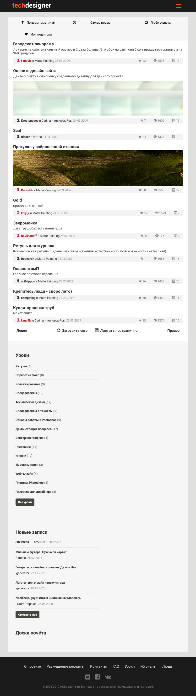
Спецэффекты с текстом (36, 411)
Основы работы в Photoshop (38, 420)
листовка (22, 541)
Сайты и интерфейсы (57, 120)
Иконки (24, 455)
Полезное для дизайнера (36, 491)
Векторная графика (32, 438)
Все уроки (25, 502)
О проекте (32, 666)
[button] (38, 23)
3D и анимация (29, 465)
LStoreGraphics (26, 604)
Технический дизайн (33, 402)
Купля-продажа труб (33, 307)
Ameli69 (39, 542)
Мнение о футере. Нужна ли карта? (41, 552)
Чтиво (37, 137)
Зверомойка (25, 223)
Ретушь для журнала (33, 245)
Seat (17, 130)
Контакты (98, 666)
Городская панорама (33, 44)
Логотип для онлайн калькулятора (40, 582)
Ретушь (24, 366)
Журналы (149, 666)
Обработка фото (30, 375)
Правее (173, 330)
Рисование (26, 447)
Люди (167, 666)
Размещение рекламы (65, 666)
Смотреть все (27, 614)
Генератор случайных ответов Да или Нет (46, 567)
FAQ (116, 666)
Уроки (130, 666)
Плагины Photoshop (32, 482)
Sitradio (21, 558)
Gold (17, 200)
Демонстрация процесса (37, 429)
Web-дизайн (27, 473)
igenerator (23, 573)
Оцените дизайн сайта (34, 70)
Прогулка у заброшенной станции (46, 146)
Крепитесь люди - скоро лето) (42, 291)
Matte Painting (44, 60)
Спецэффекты (30, 393)
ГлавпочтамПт (27, 268)
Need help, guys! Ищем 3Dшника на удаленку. (48, 598)
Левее (21, 330)
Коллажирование (30, 384)
